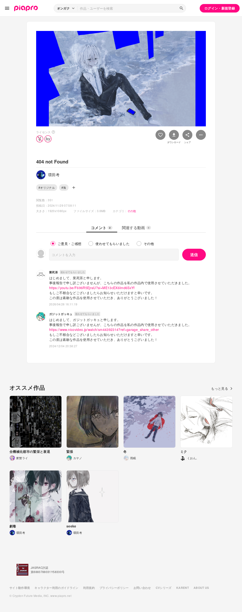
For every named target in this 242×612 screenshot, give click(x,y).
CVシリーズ (164, 588)
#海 (63, 187)
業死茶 (53, 272)
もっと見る (219, 388)
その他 (131, 211)
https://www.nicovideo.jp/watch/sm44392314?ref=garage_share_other (104, 329)
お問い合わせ (142, 588)
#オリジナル (47, 187)
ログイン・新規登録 (219, 8)
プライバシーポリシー (114, 588)
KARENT (182, 588)
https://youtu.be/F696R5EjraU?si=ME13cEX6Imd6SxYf (92, 287)
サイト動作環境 (19, 588)
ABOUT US (201, 588)
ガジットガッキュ (61, 314)
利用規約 (89, 588)
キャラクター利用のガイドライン (56, 588)
